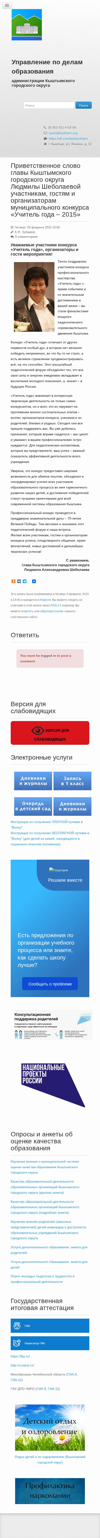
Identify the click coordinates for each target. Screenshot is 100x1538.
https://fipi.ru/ (20, 1356)
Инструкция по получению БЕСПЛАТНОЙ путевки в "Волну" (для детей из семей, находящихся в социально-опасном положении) (50, 838)
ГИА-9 (72, 1374)
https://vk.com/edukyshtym (68, 138)
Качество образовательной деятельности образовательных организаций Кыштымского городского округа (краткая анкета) (45, 1187)
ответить (27, 611)
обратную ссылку (51, 611)
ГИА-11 (16, 1380)
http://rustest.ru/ (22, 1365)
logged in (48, 655)
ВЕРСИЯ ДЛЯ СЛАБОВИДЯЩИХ (51, 734)
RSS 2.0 (56, 605)
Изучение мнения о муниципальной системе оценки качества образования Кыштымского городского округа (45, 1167)
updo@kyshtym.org (63, 133)
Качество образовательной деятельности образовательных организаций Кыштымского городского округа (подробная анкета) (45, 1207)
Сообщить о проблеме (50, 984)
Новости (45, 600)
